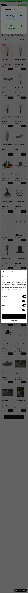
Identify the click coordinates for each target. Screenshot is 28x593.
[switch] (24, 300)
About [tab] (23, 271)
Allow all (14, 316)
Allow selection (14, 320)
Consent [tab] (5, 271)
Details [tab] (14, 271)
